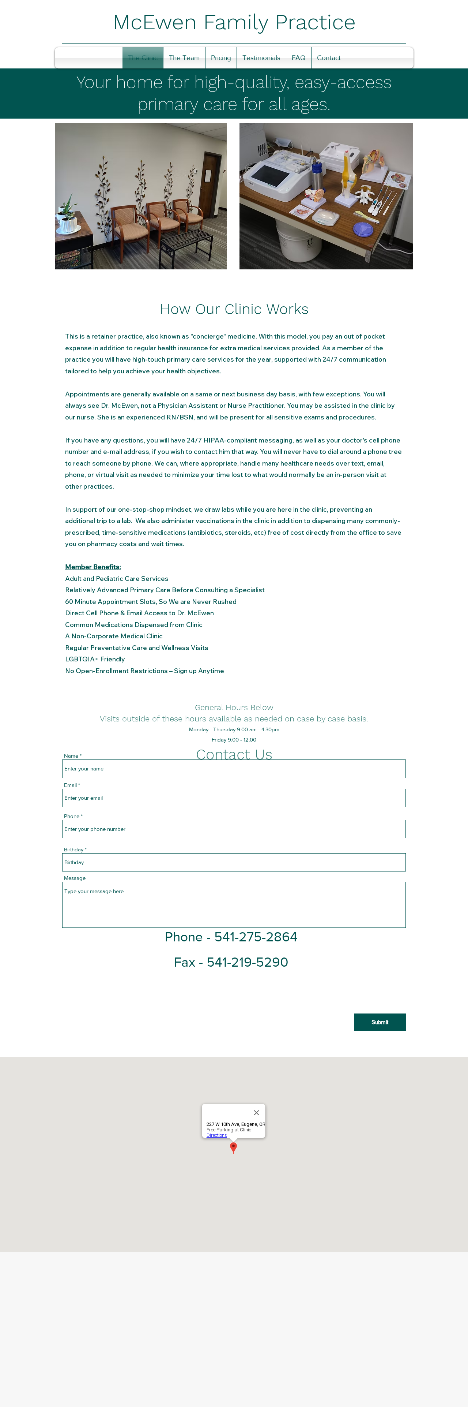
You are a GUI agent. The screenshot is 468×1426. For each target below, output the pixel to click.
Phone (71, 816)
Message (75, 878)
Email (70, 785)
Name (71, 755)
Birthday (73, 849)
